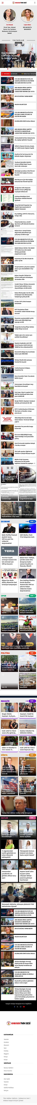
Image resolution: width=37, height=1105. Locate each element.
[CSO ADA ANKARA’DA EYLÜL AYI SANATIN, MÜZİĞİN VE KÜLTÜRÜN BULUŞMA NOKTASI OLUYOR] (7, 84)
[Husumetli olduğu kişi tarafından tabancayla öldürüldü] (7, 356)
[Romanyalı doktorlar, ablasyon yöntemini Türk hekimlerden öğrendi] (18, 892)
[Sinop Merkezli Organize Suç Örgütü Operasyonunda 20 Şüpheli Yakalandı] (7, 210)
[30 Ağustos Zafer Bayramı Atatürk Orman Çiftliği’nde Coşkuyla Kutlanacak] (7, 192)
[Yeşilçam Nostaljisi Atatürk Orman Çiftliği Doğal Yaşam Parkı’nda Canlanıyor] (7, 167)
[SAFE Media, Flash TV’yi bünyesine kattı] (27, 528)
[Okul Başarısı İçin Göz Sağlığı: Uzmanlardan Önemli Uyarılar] (7, 184)
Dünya (6, 1057)
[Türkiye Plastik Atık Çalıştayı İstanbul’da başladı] (7, 365)
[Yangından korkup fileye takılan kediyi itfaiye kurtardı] (7, 332)
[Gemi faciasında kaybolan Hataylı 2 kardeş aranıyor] (7, 448)
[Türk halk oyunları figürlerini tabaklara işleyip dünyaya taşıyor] (7, 456)
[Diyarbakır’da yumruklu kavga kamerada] (7, 431)
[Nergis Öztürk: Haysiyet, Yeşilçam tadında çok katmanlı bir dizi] (7, 406)
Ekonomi (6, 1045)
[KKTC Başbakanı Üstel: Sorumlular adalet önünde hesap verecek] (7, 314)
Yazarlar (6, 1039)
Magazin (6, 1054)
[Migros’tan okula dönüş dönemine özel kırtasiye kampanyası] (9, 573)
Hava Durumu (8, 1071)
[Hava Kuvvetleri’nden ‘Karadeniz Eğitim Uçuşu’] (7, 381)
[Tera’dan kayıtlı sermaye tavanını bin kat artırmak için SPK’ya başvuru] (9, 551)
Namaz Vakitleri (8, 1068)
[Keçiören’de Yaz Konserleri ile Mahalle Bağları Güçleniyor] (7, 159)
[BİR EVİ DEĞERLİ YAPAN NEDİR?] (7, 101)
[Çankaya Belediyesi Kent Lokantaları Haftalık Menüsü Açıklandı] (7, 201)
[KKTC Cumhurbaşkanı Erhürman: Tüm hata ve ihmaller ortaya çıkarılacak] (7, 414)
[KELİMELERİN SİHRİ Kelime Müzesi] (7, 126)
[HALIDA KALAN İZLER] (7, 109)
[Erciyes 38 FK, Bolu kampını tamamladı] (7, 306)
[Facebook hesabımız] (14, 1007)
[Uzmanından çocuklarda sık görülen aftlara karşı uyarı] (9, 865)
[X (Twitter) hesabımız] (17, 1007)
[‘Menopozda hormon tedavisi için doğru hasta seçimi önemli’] (27, 844)
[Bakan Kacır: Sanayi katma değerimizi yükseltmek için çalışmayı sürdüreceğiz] (7, 235)
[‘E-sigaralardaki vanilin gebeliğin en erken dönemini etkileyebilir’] (9, 844)
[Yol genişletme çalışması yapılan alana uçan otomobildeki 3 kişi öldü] (7, 271)
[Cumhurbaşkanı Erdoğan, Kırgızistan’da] (7, 373)
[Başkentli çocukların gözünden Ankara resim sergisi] (7, 985)
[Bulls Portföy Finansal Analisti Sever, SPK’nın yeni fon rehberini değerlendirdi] (9, 528)
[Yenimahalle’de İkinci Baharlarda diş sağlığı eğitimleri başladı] (7, 143)
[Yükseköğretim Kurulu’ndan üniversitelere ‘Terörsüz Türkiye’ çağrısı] (7, 422)
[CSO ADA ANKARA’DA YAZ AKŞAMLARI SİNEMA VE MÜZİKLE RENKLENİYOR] (7, 977)
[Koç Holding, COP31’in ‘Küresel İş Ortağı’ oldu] (7, 218)
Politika (6, 1051)
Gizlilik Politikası (9, 1087)
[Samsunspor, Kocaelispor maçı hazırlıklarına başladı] (7, 389)
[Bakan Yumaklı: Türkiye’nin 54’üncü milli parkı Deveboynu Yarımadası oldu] (7, 280)
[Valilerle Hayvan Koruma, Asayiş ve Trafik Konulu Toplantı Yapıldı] (7, 151)
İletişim (6, 1090)
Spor (5, 1048)
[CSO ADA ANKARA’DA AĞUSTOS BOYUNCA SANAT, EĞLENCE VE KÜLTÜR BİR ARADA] (7, 117)
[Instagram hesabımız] (20, 1007)
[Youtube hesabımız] (24, 1007)
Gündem (6, 1042)
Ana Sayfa (7, 1079)
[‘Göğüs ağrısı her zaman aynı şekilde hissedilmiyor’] (7, 340)
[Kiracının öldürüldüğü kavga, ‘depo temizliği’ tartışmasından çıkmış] (7, 439)
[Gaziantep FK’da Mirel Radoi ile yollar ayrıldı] (7, 263)
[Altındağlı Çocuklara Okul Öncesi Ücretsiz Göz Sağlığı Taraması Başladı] (7, 176)
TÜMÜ (18, 43)
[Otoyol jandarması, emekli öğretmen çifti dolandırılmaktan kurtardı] (7, 227)
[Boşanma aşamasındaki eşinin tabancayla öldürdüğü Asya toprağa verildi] (7, 323)
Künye (5, 1059)
